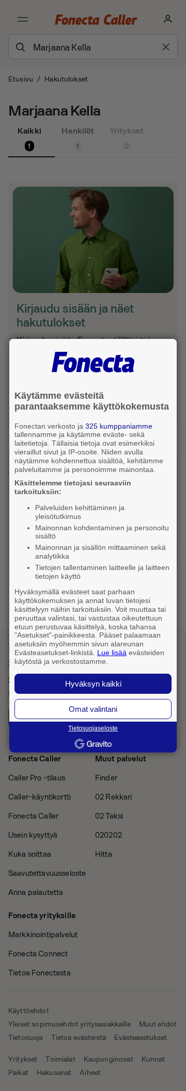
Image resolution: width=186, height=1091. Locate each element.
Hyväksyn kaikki (93, 683)
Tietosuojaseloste (93, 728)
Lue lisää (112, 652)
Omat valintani (93, 709)
